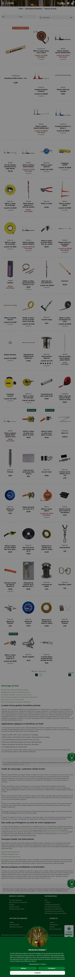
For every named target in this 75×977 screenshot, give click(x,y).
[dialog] (37, 488)
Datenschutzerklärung (34, 964)
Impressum (43, 964)
